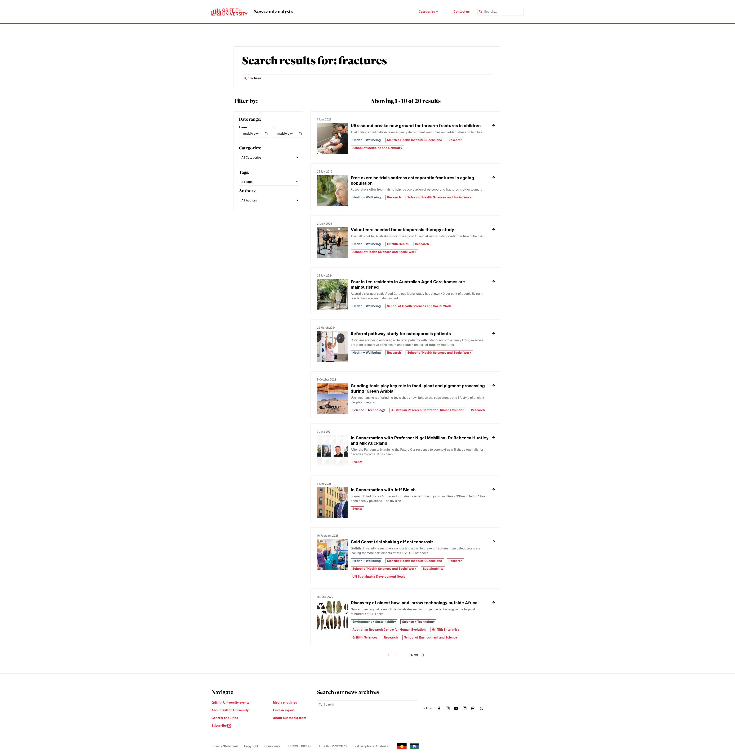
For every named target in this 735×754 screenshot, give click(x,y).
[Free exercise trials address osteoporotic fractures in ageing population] (332, 190)
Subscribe (219, 725)
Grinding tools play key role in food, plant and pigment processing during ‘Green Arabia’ (418, 388)
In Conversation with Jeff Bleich (383, 489)
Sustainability (433, 569)
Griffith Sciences (364, 637)
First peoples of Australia (370, 746)
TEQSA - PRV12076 (333, 746)
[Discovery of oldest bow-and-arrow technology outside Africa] (332, 615)
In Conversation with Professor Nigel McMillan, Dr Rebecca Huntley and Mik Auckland (420, 440)
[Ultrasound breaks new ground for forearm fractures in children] (332, 138)
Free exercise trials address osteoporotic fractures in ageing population (412, 180)
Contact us (461, 11)
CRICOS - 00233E (300, 746)
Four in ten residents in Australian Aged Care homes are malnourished (408, 284)
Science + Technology (368, 410)
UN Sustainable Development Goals (378, 576)
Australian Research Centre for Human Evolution (428, 410)
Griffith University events (230, 702)
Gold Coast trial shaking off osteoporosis (392, 541)
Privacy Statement (225, 746)
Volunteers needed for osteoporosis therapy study (402, 229)
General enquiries (225, 718)
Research (455, 140)
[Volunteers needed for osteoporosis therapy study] (332, 242)
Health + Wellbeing (366, 140)
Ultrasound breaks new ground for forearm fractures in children (416, 125)
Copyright (251, 746)
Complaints (272, 746)
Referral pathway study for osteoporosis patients (401, 333)
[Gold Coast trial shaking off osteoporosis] (332, 554)
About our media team (289, 718)
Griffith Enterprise (445, 629)
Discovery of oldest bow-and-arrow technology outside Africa (414, 602)
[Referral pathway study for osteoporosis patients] (332, 346)
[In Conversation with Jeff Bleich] (332, 502)
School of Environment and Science (430, 637)
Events (357, 462)
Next (414, 655)
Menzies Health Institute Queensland (414, 140)
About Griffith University (230, 710)
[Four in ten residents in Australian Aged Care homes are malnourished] (332, 294)
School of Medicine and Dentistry (377, 148)
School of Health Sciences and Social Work (439, 197)
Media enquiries (285, 702)
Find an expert (283, 710)
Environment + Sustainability (374, 622)
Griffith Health (398, 244)
